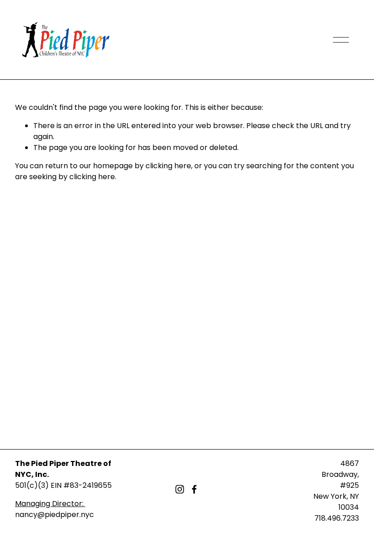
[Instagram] (179, 489)
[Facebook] (194, 489)
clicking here (168, 165)
